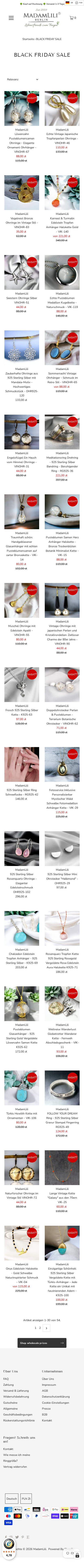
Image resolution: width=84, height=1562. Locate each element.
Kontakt (47, 1420)
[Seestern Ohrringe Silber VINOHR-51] (21, 272)
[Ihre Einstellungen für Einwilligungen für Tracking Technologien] (77, 1555)
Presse (46, 1409)
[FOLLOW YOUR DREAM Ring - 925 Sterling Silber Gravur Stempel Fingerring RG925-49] (62, 1087)
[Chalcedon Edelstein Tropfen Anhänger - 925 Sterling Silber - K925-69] (21, 928)
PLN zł (26, 1499)
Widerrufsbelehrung (16, 1397)
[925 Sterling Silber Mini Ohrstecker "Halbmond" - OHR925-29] (62, 848)
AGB (45, 1391)
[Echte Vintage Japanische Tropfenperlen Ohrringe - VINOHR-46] (62, 108)
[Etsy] (28, 1538)
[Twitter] (17, 1538)
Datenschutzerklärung (56, 1397)
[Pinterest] (23, 1538)
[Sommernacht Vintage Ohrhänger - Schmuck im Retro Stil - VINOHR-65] (62, 347)
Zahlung (8, 1385)
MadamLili (39, 1549)
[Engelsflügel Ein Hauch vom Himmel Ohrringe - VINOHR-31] (21, 432)
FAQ (6, 1379)
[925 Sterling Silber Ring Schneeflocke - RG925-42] (21, 764)
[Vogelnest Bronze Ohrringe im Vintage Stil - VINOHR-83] (21, 192)
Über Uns (48, 1379)
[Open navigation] (11, 18)
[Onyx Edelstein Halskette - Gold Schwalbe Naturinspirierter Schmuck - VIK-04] (21, 1243)
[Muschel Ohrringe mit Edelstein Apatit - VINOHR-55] (21, 600)
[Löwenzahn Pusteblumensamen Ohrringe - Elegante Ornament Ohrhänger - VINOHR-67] (21, 108)
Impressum (49, 1385)
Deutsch (12, 1499)
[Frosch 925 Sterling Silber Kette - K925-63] (21, 684)
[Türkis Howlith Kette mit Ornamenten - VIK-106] (21, 1087)
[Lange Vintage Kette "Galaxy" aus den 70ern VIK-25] (62, 1167)
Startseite (28, 39)
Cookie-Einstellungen (55, 1403)
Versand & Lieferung (16, 1391)
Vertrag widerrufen (15, 1467)
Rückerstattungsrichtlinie (19, 1420)
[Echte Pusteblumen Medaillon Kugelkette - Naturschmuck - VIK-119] (62, 272)
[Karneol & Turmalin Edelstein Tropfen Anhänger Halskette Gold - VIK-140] (62, 192)
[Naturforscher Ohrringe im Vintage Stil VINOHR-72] (21, 1167)
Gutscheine (10, 1403)
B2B (44, 1414)
